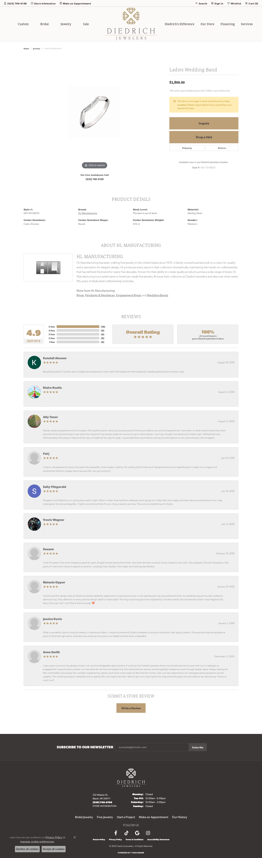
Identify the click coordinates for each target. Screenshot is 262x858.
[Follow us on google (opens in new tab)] (137, 833)
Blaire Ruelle (52, 387)
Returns (222, 147)
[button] (201, 3)
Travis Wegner (53, 520)
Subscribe (197, 747)
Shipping (187, 147)
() (103, 326)
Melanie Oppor (54, 582)
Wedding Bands (157, 295)
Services (247, 24)
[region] (94, 112)
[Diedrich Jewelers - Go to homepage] (131, 777)
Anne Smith (51, 652)
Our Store (207, 24)
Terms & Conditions (134, 839)
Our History (179, 817)
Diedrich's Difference (179, 24)
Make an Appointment (153, 817)
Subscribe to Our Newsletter (85, 747)
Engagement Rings (128, 295)
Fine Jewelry (105, 817)
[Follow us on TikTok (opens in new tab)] (126, 833)
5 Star (52, 326)
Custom (23, 24)
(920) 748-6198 (95, 179)
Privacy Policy (115, 839)
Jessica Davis (52, 619)
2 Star (52, 338)
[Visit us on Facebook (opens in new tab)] (115, 833)
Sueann (48, 549)
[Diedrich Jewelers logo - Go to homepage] (131, 24)
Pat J (46, 453)
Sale (86, 24)
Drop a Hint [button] (204, 137)
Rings (80, 295)
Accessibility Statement (158, 839)
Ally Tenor (50, 417)
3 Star (52, 334)
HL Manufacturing (87, 213)
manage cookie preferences (37, 841)
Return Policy (99, 839)
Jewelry (66, 24)
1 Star (52, 341)
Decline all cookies (27, 849)
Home (26, 48)
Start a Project (126, 817)
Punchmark (138, 852)
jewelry (36, 48)
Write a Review (131, 708)
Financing (228, 24)
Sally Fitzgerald (54, 487)
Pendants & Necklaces (100, 295)
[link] (15, 3)
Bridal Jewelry (84, 817)
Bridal (44, 24)
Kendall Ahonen (55, 358)
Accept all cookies (53, 849)
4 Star (52, 330)
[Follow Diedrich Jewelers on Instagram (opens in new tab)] (148, 833)
